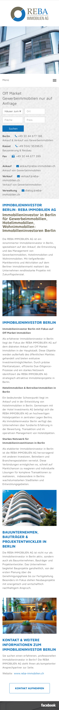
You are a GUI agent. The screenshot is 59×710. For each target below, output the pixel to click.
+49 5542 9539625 (30, 146)
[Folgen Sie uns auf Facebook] (48, 705)
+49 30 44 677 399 (28, 156)
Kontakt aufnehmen (29, 688)
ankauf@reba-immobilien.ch (37, 166)
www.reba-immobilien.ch (29, 673)
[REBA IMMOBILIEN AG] (29, 12)
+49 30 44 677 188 (30, 136)
